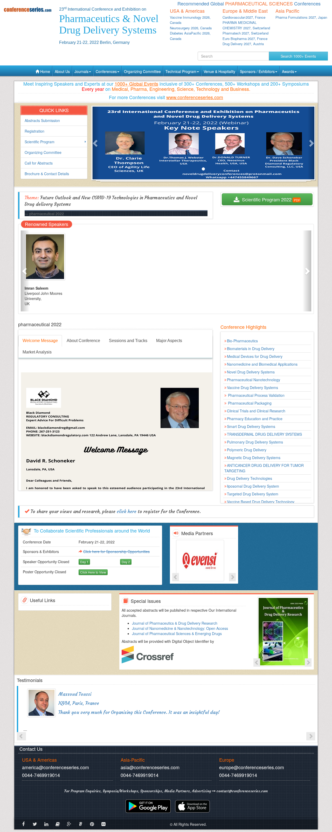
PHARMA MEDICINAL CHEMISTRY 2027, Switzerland (246, 25)
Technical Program (180, 71)
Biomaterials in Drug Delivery (250, 348)
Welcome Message (40, 340)
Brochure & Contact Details (47, 173)
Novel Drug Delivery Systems (251, 371)
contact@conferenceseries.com (242, 791)
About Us (62, 71)
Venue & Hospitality (219, 71)
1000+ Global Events (136, 83)
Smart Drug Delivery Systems (251, 426)
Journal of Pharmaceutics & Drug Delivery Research (174, 623)
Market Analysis (37, 352)
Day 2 (126, 562)
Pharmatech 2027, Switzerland (245, 33)
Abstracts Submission (42, 120)
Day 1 (84, 562)
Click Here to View (93, 572)
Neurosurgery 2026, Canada (191, 27)
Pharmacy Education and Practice (254, 418)
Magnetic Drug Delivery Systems (253, 457)
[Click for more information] (204, 560)
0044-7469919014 (41, 775)
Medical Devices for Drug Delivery (254, 356)
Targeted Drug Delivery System (252, 493)
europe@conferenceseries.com (251, 767)
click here (126, 511)
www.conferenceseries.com (194, 97)
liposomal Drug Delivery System (253, 486)
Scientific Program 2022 (265, 199)
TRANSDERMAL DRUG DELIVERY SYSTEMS (264, 434)
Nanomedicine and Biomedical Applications (262, 364)
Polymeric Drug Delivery (246, 449)
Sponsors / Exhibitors (257, 71)
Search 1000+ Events (298, 56)
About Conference (83, 340)
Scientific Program (39, 141)
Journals (81, 71)
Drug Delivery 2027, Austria (243, 43)
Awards (288, 71)
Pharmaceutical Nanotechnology (253, 379)
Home (44, 71)
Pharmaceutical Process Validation (256, 395)
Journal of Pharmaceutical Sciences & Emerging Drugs (177, 633)
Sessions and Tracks (128, 340)
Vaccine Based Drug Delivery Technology (260, 501)
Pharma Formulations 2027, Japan (301, 17)
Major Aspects (169, 340)
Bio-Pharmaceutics (242, 340)
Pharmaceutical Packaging (249, 403)
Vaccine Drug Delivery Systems (252, 387)
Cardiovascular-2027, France (244, 17)
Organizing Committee (142, 71)
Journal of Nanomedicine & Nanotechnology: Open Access (180, 628)
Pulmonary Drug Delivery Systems (255, 442)
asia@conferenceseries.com (150, 767)
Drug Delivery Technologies (249, 478)
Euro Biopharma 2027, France (245, 38)
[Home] (27, 9)
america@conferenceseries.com (55, 767)
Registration (34, 131)
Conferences (106, 71)
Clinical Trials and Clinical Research (256, 410)
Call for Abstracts (39, 163)
